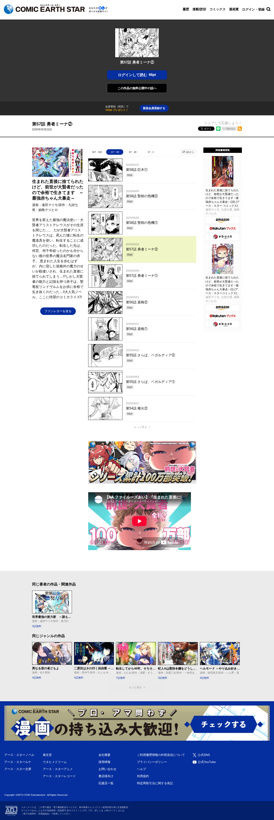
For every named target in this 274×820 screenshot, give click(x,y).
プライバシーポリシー (152, 762)
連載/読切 (199, 9)
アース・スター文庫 (17, 769)
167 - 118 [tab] (97, 152)
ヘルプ (141, 769)
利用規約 (143, 776)
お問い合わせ (107, 769)
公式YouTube (207, 762)
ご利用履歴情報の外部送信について (161, 755)
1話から (190, 152)
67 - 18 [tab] (132, 152)
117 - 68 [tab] (115, 152)
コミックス (218, 9)
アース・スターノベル (19, 755)
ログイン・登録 (253, 9)
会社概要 (104, 755)
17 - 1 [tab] (151, 152)
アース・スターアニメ (58, 769)
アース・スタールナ (17, 762)
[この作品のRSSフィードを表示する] (240, 128)
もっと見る (140, 427)
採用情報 (104, 762)
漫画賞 (234, 9)
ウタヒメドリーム (55, 762)
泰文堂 (47, 755)
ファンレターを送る (58, 311)
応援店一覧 (105, 783)
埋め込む (231, 128)
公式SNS (204, 755)
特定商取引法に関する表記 (155, 783)
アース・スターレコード (59, 776)
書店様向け (105, 776)
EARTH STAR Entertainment (30, 795)
